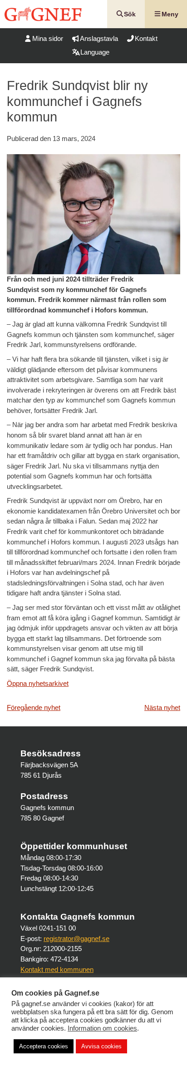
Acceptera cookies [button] (43, 1046)
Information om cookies (102, 1028)
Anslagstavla (99, 38)
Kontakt (146, 38)
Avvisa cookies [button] (101, 1046)
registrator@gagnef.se (76, 938)
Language (94, 52)
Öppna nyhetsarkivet (38, 683)
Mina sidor (47, 38)
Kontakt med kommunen (57, 969)
